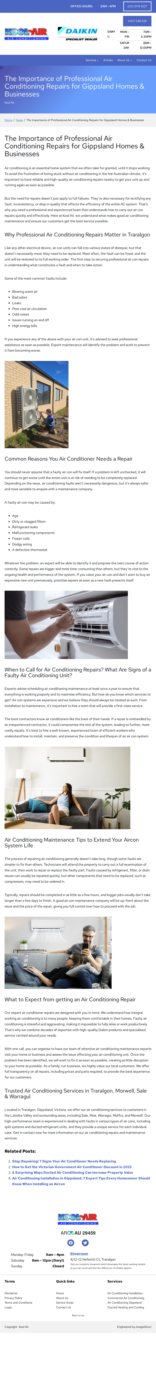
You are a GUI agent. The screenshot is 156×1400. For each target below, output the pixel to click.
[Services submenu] (98, 60)
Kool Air (24, 1327)
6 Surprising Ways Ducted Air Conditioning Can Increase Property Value (72, 1172)
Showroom (79, 1253)
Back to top (79, 1316)
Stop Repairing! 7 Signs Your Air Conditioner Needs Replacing (64, 1161)
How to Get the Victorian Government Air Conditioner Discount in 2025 (72, 1167)
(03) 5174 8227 (137, 6)
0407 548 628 (137, 21)
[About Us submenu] (131, 60)
